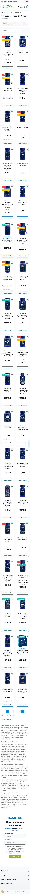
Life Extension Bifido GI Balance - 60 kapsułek (22, 126)
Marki (11, 12)
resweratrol (15, 773)
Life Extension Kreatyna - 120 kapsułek (7, 426)
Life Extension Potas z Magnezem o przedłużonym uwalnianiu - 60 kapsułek (7, 167)
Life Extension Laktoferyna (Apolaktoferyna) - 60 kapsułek (7, 316)
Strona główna (4, 12)
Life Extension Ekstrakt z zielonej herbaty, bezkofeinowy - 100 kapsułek (22, 690)
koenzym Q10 (21, 773)
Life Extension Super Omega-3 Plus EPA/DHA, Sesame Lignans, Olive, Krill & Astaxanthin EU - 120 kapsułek (22, 579)
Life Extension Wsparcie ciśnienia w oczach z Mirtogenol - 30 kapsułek (7, 128)
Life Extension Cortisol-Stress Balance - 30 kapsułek (7, 539)
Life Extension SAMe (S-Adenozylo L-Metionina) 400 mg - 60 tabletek (22, 652)
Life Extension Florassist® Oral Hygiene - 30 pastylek (7, 278)
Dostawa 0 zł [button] (6, 224)
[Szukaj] (18, 7)
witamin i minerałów (20, 768)
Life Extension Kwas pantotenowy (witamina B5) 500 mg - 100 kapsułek (7, 353)
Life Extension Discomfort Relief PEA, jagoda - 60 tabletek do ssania (22, 241)
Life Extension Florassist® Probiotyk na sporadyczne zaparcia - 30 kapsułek (22, 353)
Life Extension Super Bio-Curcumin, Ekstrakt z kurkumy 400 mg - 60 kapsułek (7, 578)
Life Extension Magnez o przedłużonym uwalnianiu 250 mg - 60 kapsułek (22, 91)
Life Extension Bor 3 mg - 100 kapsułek (22, 164)
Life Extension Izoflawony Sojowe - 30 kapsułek (22, 502)
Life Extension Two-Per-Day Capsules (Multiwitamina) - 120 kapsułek (7, 53)
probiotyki (24, 780)
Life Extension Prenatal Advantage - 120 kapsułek (22, 278)
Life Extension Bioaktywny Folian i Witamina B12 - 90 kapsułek (7, 503)
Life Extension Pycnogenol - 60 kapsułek (7, 390)
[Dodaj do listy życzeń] (12, 36)
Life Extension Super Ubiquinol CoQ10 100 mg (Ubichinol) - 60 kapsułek (22, 616)
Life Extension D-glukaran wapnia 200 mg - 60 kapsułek (7, 689)
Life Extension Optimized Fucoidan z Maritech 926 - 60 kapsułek (22, 391)
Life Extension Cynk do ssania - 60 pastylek (7, 89)
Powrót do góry (6, 719)
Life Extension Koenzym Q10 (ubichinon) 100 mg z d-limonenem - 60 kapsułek (7, 204)
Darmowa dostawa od (10, 1)
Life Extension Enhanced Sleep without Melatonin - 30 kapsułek (7, 466)
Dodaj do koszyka (7, 68)
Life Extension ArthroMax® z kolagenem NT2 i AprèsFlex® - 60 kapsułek (7, 654)
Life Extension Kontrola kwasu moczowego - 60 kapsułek (22, 465)
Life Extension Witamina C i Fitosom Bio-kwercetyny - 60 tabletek (22, 316)
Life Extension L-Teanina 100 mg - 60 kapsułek (23, 202)
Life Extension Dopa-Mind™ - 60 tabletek (22, 538)
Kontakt (26, 1)
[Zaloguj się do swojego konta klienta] (21, 7)
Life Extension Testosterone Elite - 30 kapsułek (7, 615)
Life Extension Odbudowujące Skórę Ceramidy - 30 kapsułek (22, 427)
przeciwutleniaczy (24, 772)
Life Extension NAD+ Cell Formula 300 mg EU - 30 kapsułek (7, 240)
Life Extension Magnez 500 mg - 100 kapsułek (22, 51)
